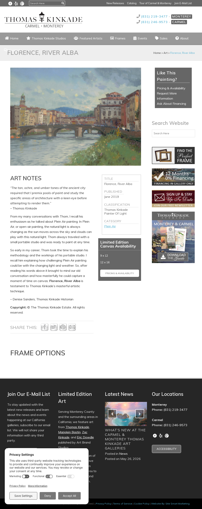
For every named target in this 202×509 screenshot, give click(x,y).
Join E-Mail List (183, 3)
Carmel (179, 22)
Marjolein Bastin (69, 432)
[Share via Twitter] (54, 330)
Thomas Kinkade (77, 427)
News (123, 440)
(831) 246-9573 (155, 22)
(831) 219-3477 (155, 16)
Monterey (181, 16)
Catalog (132, 3)
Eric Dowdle (85, 437)
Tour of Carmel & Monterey (155, 3)
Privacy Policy (103, 503)
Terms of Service (122, 503)
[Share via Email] (72, 330)
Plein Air (110, 226)
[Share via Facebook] (45, 330)
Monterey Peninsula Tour (122, 432)
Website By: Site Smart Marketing (170, 503)
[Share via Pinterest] (63, 330)
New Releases (115, 3)
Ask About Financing (171, 104)
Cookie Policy (141, 503)
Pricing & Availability (119, 273)
